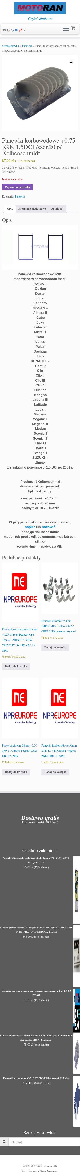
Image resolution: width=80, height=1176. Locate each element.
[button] (71, 61)
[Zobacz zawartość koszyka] (73, 27)
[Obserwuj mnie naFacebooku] (9, 30)
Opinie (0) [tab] (57, 208)
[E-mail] (5, 30)
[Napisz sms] (17, 30)
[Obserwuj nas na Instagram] (25, 30)
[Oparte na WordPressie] (55, 1165)
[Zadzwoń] (21, 30)
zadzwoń (48, 527)
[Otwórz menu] (66, 29)
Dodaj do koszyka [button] (16, 666)
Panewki (27, 45)
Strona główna (10, 45)
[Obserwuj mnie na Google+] (13, 30)
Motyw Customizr (48, 1171)
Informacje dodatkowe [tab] (32, 208)
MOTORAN (36, 1166)
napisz (30, 527)
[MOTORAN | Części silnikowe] (40, 8)
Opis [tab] (10, 208)
